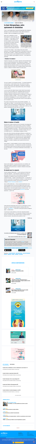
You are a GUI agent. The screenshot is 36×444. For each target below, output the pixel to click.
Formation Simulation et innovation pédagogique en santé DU (11, 390)
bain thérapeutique (19, 253)
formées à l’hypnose (11, 181)
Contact (28, 432)
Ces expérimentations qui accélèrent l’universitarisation (11, 412)
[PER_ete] (18, 326)
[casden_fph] (18, 120)
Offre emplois (12, 364)
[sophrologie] (18, 203)
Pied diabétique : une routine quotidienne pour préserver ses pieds (18, 403)
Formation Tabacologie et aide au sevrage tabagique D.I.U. (11, 378)
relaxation (20, 181)
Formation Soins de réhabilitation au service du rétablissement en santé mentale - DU (15, 367)
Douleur (5, 254)
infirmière (16, 254)
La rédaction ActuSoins (30, 435)
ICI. (26, 236)
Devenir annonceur (30, 434)
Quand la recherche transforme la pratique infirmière (10, 409)
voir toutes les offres (18, 395)
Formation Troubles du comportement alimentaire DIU (10, 373)
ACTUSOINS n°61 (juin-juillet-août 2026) (17, 270)
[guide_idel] (18, 80)
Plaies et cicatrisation (10, 402)
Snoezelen (22, 241)
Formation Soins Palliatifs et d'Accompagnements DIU (10, 384)
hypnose (13, 254)
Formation (9, 254)
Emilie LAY (21, 22)
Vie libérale (4, 418)
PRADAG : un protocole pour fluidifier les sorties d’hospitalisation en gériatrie (14, 419)
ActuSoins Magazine (12, 253)
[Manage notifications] (34, 442)
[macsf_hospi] (18, 343)
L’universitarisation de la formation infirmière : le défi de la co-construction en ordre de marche (17, 416)
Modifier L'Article (18, 269)
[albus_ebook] (18, 161)
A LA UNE (5, 22)
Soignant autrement (10, 22)
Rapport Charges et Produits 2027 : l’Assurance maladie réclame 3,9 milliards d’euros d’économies (19, 290)
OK (13, 442)
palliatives (11, 208)
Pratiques (15, 402)
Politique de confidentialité (20, 433)
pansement (23, 189)
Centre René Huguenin (26, 253)
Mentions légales (20, 435)
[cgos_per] (18, 9)
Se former (4, 408)
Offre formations (5, 364)
